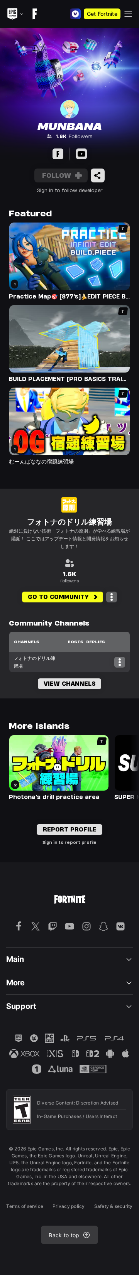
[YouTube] (81, 153)
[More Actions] (111, 597)
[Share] (98, 175)
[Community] (58, 153)
